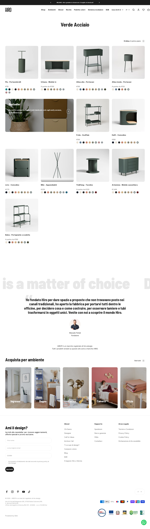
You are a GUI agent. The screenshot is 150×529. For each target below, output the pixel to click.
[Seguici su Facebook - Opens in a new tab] (6, 491)
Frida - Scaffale (82, 135)
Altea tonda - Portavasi (121, 82)
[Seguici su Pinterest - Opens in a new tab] (17, 491)
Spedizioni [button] (98, 429)
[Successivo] (99, 3)
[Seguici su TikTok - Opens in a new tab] (29, 491)
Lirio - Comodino (12, 185)
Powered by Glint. (11, 516)
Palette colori (79, 10)
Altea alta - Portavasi (85, 82)
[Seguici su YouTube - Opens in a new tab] (23, 491)
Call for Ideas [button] (69, 437)
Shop (43, 10)
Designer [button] (67, 433)
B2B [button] (65, 457)
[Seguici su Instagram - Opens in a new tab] (12, 491)
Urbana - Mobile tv (48, 82)
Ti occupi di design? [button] (71, 445)
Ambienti (52, 10)
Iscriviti (9, 469)
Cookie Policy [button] (123, 437)
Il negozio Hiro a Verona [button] (73, 461)
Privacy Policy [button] (123, 433)
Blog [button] (66, 453)
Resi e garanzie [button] (100, 433)
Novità (68, 10)
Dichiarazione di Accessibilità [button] (129, 441)
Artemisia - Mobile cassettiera (125, 185)
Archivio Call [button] (68, 441)
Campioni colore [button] (70, 449)
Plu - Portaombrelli (13, 82)
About (60, 10)
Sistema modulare (95, 10)
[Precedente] (50, 3)
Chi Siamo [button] (68, 429)
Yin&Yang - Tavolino (84, 185)
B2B (107, 10)
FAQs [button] (96, 437)
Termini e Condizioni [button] (126, 429)
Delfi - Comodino (119, 135)
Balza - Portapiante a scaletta (17, 235)
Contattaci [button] (98, 441)
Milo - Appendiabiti (49, 185)
